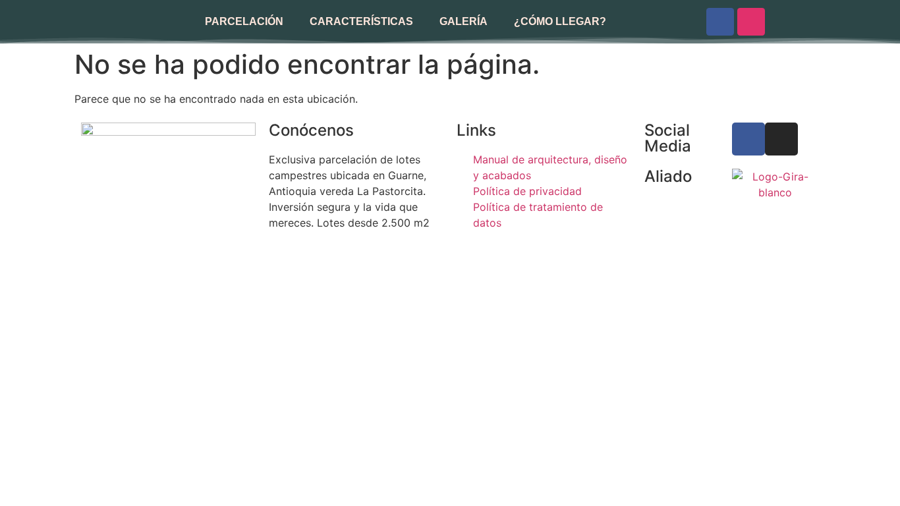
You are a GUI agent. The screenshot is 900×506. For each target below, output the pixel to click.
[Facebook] (720, 22)
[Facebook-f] (748, 139)
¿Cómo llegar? (560, 21)
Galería (463, 21)
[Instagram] (751, 22)
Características (361, 21)
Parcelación (244, 21)
